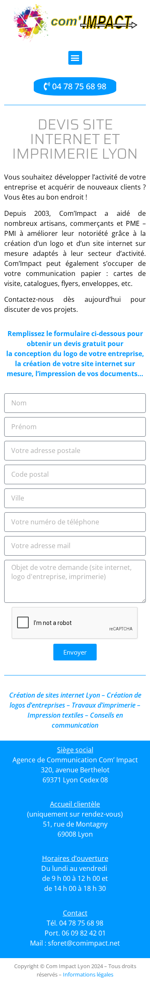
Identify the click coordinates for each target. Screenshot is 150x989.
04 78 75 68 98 (81, 923)
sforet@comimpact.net (84, 943)
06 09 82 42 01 (84, 933)
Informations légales (88, 974)
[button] (75, 58)
